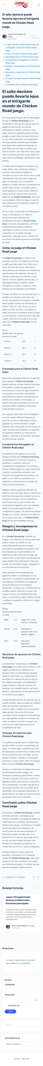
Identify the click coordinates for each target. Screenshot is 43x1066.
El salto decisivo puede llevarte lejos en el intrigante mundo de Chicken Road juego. (22, 47)
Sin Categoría (20, 877)
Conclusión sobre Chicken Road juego (21, 84)
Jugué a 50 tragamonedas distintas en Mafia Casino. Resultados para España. (18, 900)
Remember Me (13, 1005)
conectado (30, 960)
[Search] (38, 4)
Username (10, 984)
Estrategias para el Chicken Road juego (22, 57)
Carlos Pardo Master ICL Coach (23, 926)
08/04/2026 (15, 928)
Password (10, 995)
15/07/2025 (12, 39)
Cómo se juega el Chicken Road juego (21, 54)
